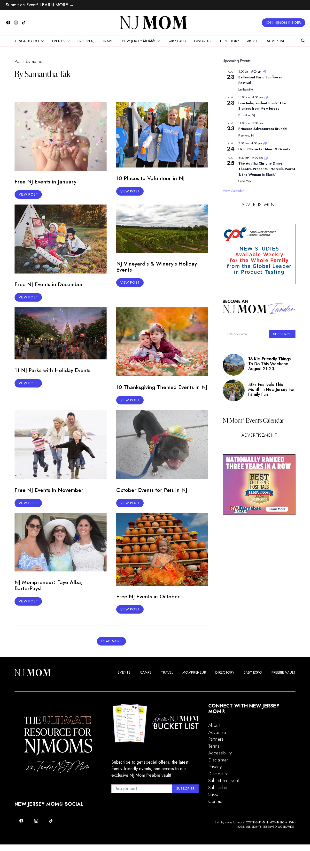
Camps (146, 672)
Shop (213, 794)
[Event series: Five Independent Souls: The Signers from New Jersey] (266, 97)
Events (58, 40)
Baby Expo (177, 40)
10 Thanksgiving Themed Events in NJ (161, 387)
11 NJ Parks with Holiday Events (52, 370)
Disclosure (218, 773)
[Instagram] (16, 22)
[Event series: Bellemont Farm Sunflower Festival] (264, 71)
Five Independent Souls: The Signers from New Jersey (262, 106)
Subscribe (217, 787)
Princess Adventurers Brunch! (262, 128)
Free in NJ (86, 40)
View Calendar (233, 190)
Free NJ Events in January (45, 181)
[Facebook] (8, 22)
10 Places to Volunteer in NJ (150, 178)
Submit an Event (223, 780)
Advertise (276, 40)
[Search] (303, 41)
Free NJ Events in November (49, 490)
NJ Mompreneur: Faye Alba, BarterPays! (49, 585)
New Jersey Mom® (138, 40)
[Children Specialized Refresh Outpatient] (259, 484)
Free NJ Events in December (49, 284)
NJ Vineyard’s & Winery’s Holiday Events (156, 267)
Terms (213, 746)
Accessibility (220, 753)
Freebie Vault (283, 672)
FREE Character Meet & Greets (264, 149)
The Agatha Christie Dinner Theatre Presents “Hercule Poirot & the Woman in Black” (266, 169)
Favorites (203, 40)
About (253, 40)
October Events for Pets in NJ (151, 490)
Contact (216, 801)
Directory (229, 40)
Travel (108, 40)
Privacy (215, 766)
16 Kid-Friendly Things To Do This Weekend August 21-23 (269, 364)
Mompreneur (194, 672)
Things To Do (26, 40)
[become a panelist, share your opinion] (259, 254)
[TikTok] (23, 22)
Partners (216, 739)
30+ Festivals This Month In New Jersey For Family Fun (271, 389)
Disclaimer (218, 760)
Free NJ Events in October (148, 596)
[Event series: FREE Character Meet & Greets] (265, 143)
